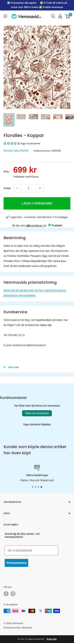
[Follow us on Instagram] (12, 593)
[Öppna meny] (5, 16)
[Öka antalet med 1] (40, 188)
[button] (12, 143)
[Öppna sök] (53, 16)
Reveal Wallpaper (16, 150)
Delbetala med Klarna (25, 176)
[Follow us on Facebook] (6, 593)
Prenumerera (16, 563)
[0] (67, 16)
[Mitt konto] (60, 16)
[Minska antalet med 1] (17, 188)
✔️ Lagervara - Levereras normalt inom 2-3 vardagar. (37, 217)
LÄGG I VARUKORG (37, 203)
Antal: (7, 188)
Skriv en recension (37, 413)
